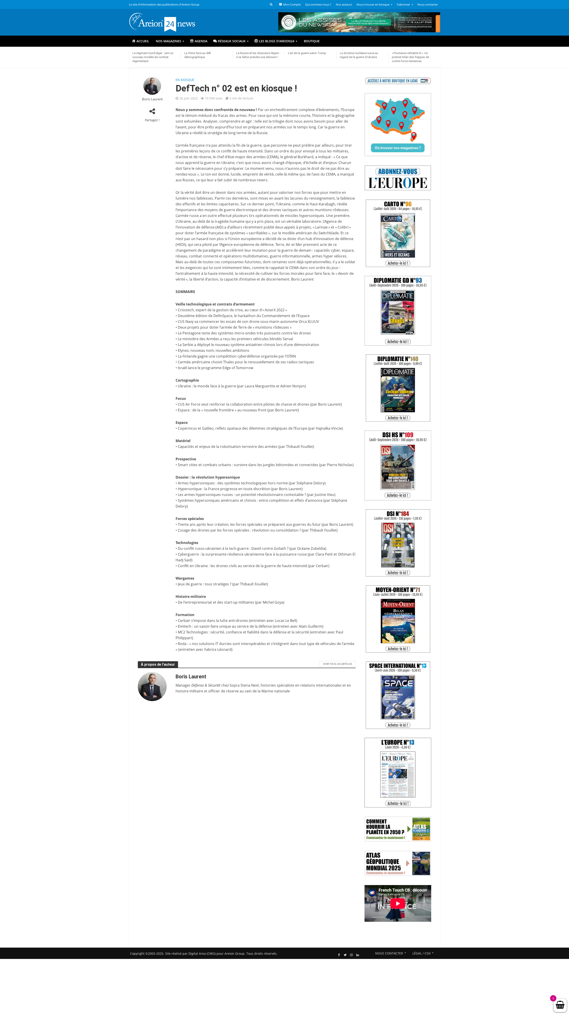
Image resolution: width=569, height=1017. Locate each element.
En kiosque (185, 80)
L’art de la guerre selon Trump (307, 53)
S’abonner (403, 4)
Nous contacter (427, 4)
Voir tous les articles (337, 663)
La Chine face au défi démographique (197, 55)
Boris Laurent (152, 99)
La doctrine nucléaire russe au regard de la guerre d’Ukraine (359, 55)
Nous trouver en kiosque (373, 4)
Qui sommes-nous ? (318, 4)
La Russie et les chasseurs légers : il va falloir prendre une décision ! (258, 55)
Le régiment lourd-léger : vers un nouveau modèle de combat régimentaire (152, 57)
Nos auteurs (344, 4)
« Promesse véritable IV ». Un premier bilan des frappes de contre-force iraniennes (410, 57)
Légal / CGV (422, 953)
